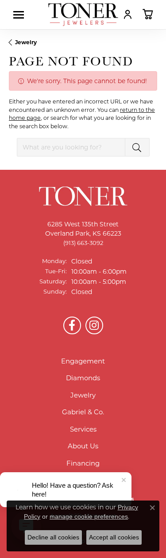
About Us (83, 446)
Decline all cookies (53, 537)
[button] (128, 14)
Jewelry (26, 42)
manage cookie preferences (89, 516)
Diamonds (83, 378)
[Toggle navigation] (21, 14)
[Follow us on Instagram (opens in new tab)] (94, 325)
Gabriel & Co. (83, 412)
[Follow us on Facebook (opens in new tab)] (72, 325)
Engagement (83, 361)
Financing (83, 463)
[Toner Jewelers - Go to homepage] (83, 14)
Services (83, 429)
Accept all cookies (114, 537)
